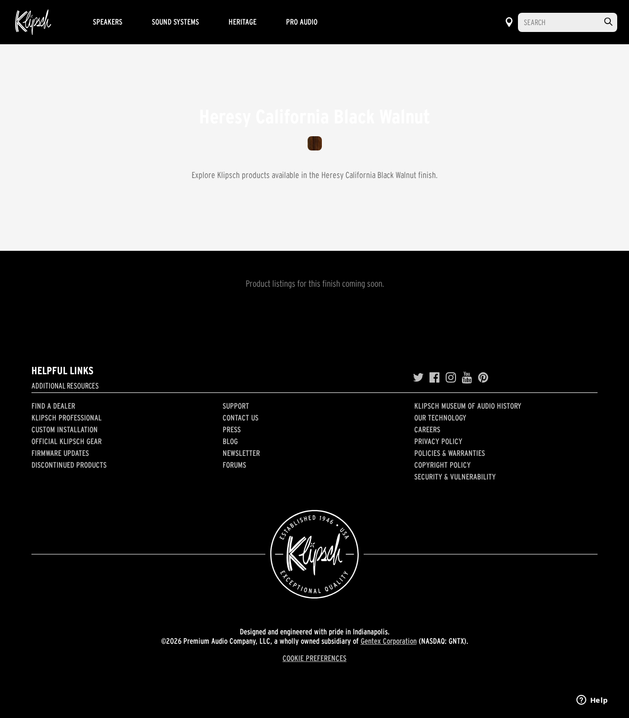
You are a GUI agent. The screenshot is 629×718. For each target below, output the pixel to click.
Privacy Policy (438, 441)
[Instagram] (451, 377)
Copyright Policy (442, 464)
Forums (234, 464)
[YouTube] (467, 377)
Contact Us (240, 417)
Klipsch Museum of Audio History (467, 405)
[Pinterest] (483, 377)
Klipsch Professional (66, 417)
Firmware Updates (60, 453)
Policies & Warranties (449, 453)
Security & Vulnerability (455, 476)
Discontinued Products (69, 464)
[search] (608, 22)
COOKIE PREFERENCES (314, 658)
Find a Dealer (53, 405)
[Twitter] (418, 377)
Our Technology (440, 417)
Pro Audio (301, 21)
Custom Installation (64, 429)
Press (232, 429)
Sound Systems (175, 21)
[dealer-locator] (509, 22)
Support (236, 405)
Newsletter (241, 453)
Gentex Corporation (389, 640)
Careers (427, 429)
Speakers (107, 21)
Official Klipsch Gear (66, 441)
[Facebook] (434, 377)
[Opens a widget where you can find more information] (592, 700)
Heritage (243, 21)
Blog (230, 441)
